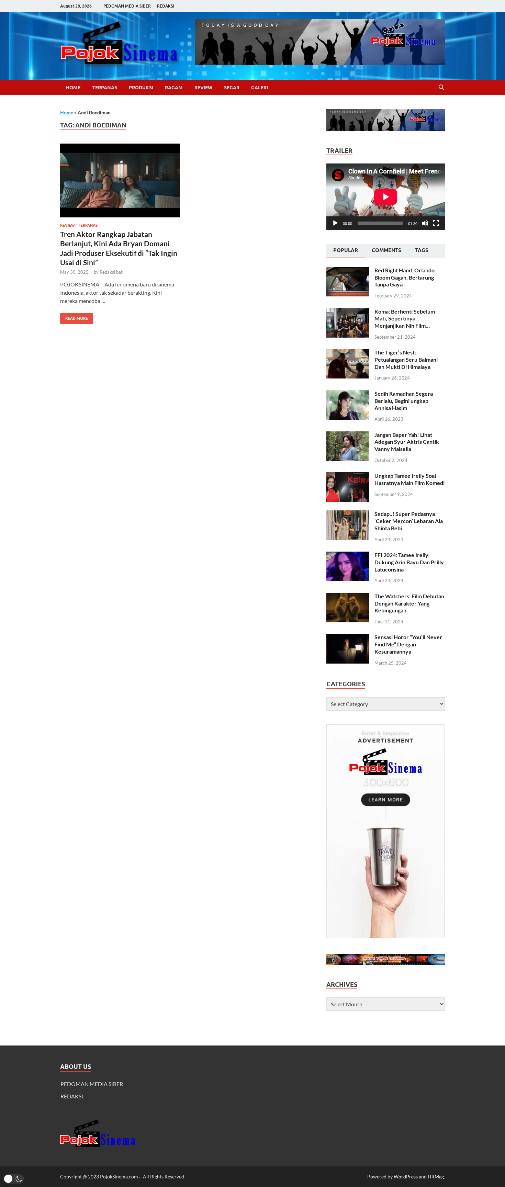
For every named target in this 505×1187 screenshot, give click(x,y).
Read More (74, 317)
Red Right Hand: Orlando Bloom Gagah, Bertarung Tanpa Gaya (404, 277)
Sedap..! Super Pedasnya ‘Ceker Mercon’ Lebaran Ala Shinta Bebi (408, 520)
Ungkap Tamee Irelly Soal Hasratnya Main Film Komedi (409, 479)
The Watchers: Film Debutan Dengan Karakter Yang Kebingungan (409, 603)
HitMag (436, 1176)
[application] (385, 196)
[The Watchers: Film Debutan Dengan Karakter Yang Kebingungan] (347, 597)
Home (73, 87)
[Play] (335, 223)
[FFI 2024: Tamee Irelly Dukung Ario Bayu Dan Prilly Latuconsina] (347, 555)
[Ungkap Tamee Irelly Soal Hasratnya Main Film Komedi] (347, 476)
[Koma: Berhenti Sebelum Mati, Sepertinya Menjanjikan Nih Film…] (347, 312)
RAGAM (174, 87)
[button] (13, 1179)
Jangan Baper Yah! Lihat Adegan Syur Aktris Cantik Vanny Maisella (406, 441)
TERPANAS (104, 87)
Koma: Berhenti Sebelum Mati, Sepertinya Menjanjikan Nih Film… (404, 318)
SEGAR (231, 87)
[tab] (345, 251)
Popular (345, 250)
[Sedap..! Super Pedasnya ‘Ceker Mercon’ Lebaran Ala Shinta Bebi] (347, 514)
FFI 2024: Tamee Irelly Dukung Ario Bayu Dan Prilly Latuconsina (409, 562)
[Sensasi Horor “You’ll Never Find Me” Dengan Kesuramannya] (347, 637)
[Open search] (441, 87)
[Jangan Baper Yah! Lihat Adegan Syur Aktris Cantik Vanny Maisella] (347, 435)
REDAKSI (165, 6)
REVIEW (203, 87)
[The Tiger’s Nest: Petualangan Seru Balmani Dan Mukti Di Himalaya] (347, 353)
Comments (386, 250)
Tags (421, 250)
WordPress (406, 1176)
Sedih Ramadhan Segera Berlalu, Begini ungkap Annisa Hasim (403, 400)
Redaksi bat (111, 272)
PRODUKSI (141, 87)
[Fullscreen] (436, 223)
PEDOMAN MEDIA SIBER (127, 6)
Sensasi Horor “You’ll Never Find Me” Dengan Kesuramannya (408, 644)
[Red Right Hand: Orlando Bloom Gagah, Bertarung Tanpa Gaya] (347, 271)
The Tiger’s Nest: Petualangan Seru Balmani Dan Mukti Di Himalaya (406, 359)
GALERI (259, 87)
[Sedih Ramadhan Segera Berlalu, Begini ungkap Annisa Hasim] (347, 394)
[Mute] (425, 223)
